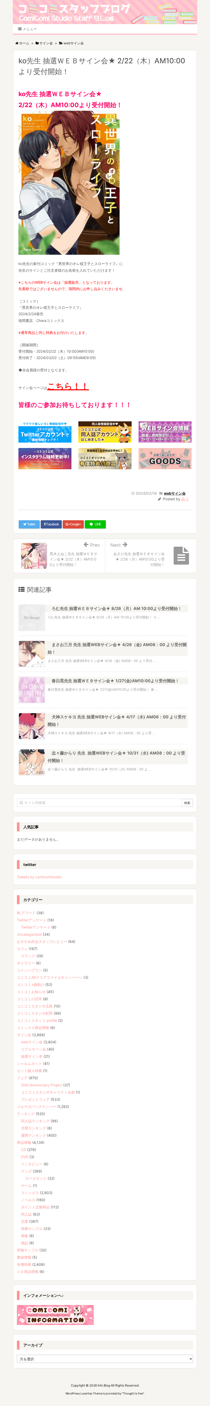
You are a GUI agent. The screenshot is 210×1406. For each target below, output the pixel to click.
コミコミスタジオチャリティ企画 (48, 1092)
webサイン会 (175, 493)
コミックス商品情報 (33, 1027)
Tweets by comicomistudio (39, 877)
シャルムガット (29, 1063)
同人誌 (26, 1214)
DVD (24, 1157)
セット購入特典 (29, 1070)
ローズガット (36, 1178)
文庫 (24, 1221)
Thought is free (133, 1393)
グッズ (26, 1171)
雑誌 (24, 1243)
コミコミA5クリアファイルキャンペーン (49, 977)
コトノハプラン (29, 970)
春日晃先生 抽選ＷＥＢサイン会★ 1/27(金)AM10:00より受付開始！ (115, 680)
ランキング (26, 1114)
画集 (24, 1236)
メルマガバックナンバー (36, 1106)
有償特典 (24, 1264)
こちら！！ (68, 386)
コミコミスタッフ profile (37, 1020)
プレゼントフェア (35, 1099)
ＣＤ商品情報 (27, 1271)
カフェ (22, 948)
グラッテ (28, 956)
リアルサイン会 (33, 1049)
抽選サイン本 (32, 1056)
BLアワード (26, 913)
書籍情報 (24, 1257)
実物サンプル (27, 1250)
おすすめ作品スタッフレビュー (42, 941)
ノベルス (28, 1200)
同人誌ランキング (35, 1121)
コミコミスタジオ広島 (35, 1006)
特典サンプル (32, 1228)
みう (185, 498)
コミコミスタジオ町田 (35, 1013)
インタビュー (32, 1164)
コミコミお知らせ (31, 992)
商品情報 (24, 1142)
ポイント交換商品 (35, 1207)
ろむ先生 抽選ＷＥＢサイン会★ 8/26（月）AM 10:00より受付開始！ (117, 608)
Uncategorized (29, 934)
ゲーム (26, 1185)
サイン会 (24, 1035)
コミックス (30, 1192)
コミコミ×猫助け (30, 984)
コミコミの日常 (29, 999)
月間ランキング (33, 1128)
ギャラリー (26, 963)
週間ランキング (33, 1135)
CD (23, 1149)
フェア (22, 1078)
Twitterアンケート (31, 920)
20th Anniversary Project (41, 1085)
